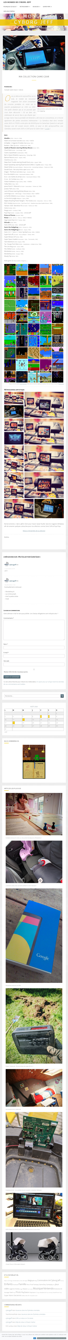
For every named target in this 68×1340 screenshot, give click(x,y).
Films (27, 1284)
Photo (18, 1292)
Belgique (31, 1280)
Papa (14, 1292)
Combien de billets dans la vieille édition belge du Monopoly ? (24, 838)
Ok (34, 1338)
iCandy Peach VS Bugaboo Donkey (15, 1264)
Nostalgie (6, 1292)
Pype (38, 1292)
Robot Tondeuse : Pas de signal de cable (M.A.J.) (19, 1066)
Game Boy (42, 1284)
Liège (21, 1289)
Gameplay (49, 1284)
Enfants (8, 1284)
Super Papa (46, 6)
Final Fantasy (34, 1284)
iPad (54, 1284)
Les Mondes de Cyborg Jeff (17, 2)
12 (23, 720)
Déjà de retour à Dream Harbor (25, 1322)
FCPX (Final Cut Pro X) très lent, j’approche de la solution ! (23, 1229)
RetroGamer (24, 6)
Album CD (6, 1280)
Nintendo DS (58, 1289)
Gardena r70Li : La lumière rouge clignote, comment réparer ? (24, 1190)
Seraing (50, 1292)
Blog (36, 1280)
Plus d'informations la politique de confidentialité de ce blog (52, 1338)
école (36, 1295)
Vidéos (23, 1295)
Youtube (32, 1295)
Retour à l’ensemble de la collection (34, 531)
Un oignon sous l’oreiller (13, 1109)
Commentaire (9, 618)
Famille (22, 1284)
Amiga (10, 1280)
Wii (29, 1295)
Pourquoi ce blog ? (10, 6)
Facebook (15, 1284)
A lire (47, 129)
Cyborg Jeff (55, 1280)
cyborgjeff (12, 565)
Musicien (36, 6)
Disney (62, 1280)
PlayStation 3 (33, 1292)
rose (48, 1292)
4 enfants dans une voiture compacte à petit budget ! (21, 885)
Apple (26, 1280)
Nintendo (48, 1288)
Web (27, 1295)
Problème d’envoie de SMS (13, 985)
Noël (11, 1292)
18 (14, 723)
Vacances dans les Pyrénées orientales (28, 1310)
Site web (6, 661)
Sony (60, 1292)
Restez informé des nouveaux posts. (16, 672)
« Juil (5, 732)
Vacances (17, 1295)
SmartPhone (56, 1292)
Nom (6, 644)
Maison (25, 1289)
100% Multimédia (9, 11)
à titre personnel (23, 383)
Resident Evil (43, 1292)
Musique (38, 1288)
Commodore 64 (43, 1280)
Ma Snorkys (30, 1289)
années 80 (21, 1280)
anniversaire (16, 1280)
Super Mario (8, 1295)
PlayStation (25, 1292)
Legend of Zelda (14, 1289)
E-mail (6, 653)
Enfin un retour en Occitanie (24, 1318)
